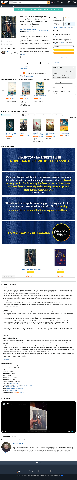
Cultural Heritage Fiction (12, 390)
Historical (22, 12)
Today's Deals (14, 6)
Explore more (29, 76)
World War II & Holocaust (37, 12)
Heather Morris (25, 26)
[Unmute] (74, 431)
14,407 (54, 136)
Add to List (58, 82)
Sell (35, 6)
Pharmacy (49, 6)
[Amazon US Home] (18, 471)
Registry (40, 6)
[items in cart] (74, 2)
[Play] (2, 431)
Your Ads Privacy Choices (55, 475)
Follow (14, 52)
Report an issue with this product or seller (32, 57)
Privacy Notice (27, 475)
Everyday (56, 6)
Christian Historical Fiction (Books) (14, 388)
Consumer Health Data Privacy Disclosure (40, 475)
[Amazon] (4, 2)
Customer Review (10, 404)
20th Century (27, 12)
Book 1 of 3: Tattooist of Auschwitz (28, 29)
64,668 (41, 136)
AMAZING (17, 404)
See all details (23, 68)
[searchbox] (30, 2)
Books (2, 12)
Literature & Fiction (9, 12)
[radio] (58, 18)
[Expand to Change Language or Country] (36, 471)
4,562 (14, 136)
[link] (12, 95)
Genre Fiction (16, 12)
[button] (2, 6)
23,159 (27, 135)
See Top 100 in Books (26, 385)
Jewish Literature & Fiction (12, 386)
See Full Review (25, 404)
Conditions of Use (19, 475)
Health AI (7, 6)
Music (44, 6)
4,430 (67, 135)
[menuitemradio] (72, 431)
